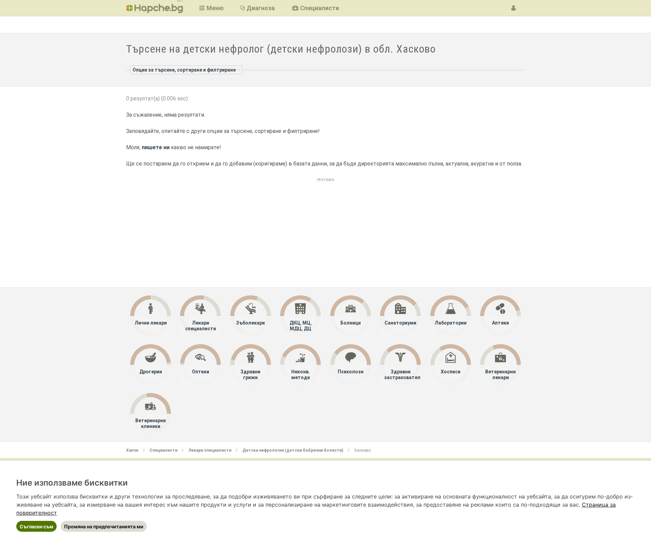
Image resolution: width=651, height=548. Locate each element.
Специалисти (163, 450)
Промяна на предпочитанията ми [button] (103, 526)
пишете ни (156, 147)
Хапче (132, 450)
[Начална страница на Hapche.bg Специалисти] (154, 8)
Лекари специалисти (210, 450)
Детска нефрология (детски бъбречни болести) (292, 450)
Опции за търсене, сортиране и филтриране (184, 70)
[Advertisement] (325, 231)
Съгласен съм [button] (36, 526)
